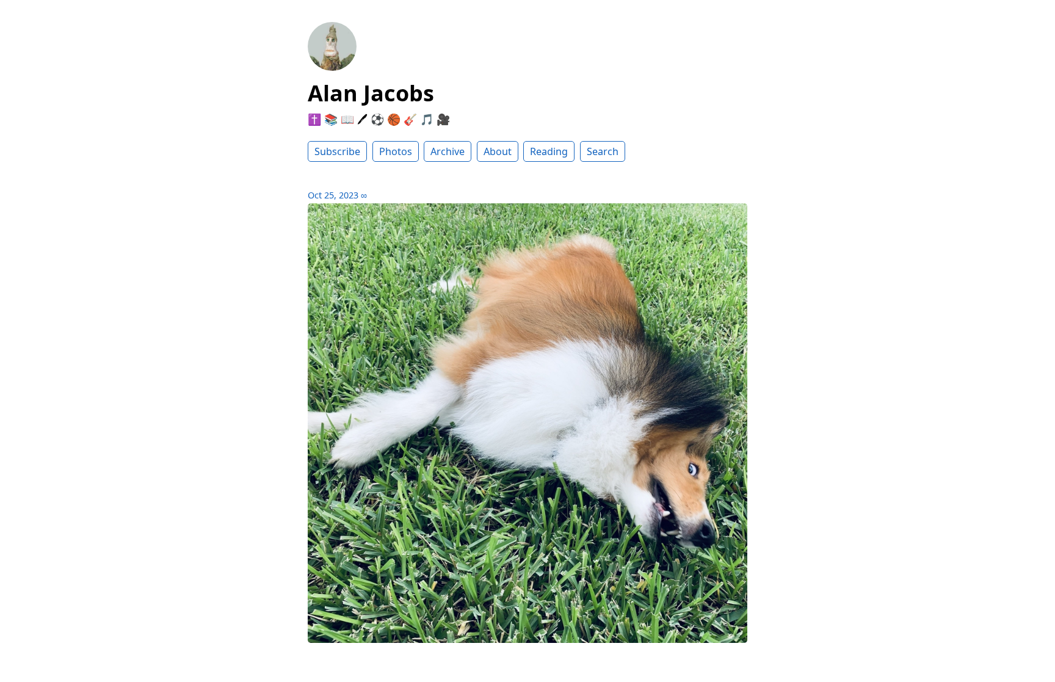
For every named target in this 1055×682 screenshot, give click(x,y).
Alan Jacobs (371, 93)
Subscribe (337, 151)
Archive (447, 151)
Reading (549, 151)
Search (602, 151)
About (498, 151)
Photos (395, 151)
